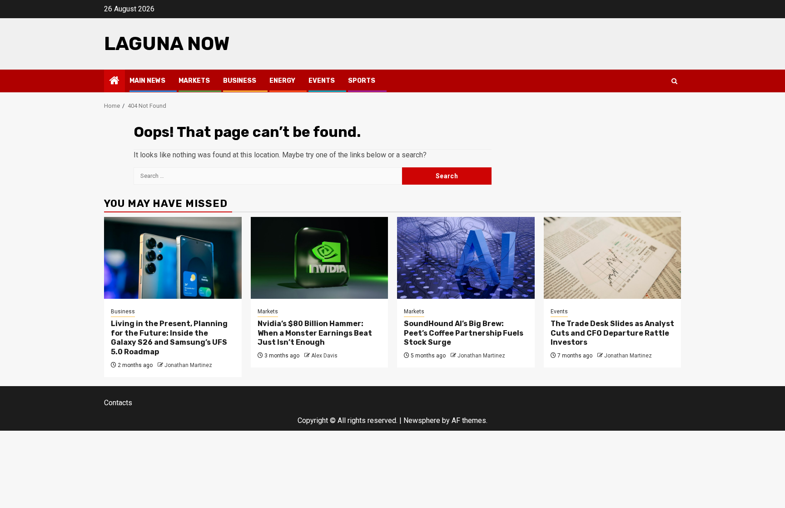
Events (321, 81)
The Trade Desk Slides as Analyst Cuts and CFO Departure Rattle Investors (612, 333)
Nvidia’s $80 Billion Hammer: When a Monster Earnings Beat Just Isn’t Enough (315, 333)
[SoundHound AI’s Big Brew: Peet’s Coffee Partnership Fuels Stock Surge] (466, 258)
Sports (361, 81)
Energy (282, 81)
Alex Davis (324, 355)
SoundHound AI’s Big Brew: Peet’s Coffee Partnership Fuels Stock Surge (463, 333)
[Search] (674, 81)
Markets (194, 81)
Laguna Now (167, 43)
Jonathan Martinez (188, 365)
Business (239, 81)
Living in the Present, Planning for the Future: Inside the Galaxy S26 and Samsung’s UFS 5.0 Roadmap (169, 337)
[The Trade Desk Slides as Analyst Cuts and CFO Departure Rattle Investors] (612, 258)
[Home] (114, 81)
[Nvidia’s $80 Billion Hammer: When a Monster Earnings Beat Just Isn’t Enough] (319, 258)
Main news (147, 81)
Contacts (118, 402)
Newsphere (421, 420)
